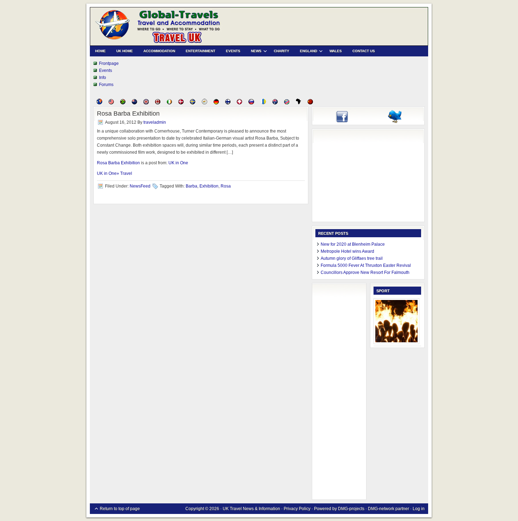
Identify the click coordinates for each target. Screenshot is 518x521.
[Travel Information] (99, 102)
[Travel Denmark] (181, 102)
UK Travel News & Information (252, 508)
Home (100, 51)
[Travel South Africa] (122, 102)
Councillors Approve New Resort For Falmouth (365, 272)
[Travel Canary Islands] (263, 102)
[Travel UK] (146, 102)
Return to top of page (120, 508)
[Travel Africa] (298, 102)
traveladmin (154, 122)
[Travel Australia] (275, 102)
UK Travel (160, 26)
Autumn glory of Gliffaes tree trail (352, 258)
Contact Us (363, 51)
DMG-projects (351, 508)
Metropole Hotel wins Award (347, 251)
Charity (281, 51)
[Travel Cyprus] (204, 102)
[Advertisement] (368, 176)
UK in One (178, 162)
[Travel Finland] (227, 102)
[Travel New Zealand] (134, 102)
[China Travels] (310, 102)
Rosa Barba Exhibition (128, 113)
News (253, 52)
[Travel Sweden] (192, 102)
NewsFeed (140, 186)
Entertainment (200, 51)
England (306, 52)
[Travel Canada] (157, 102)
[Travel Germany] (216, 102)
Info (102, 77)
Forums (106, 84)
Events (233, 51)
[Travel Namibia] (286, 102)
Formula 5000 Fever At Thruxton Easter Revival (366, 265)
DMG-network (381, 508)
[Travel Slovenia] (251, 102)
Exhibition (208, 186)
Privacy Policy (297, 508)
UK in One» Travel (114, 173)
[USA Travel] (111, 102)
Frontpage (109, 63)
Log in (419, 508)
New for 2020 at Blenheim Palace (353, 244)
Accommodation (159, 51)
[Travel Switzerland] (239, 102)
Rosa (226, 186)
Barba (191, 186)
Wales (335, 51)
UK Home (124, 51)
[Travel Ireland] (169, 102)
